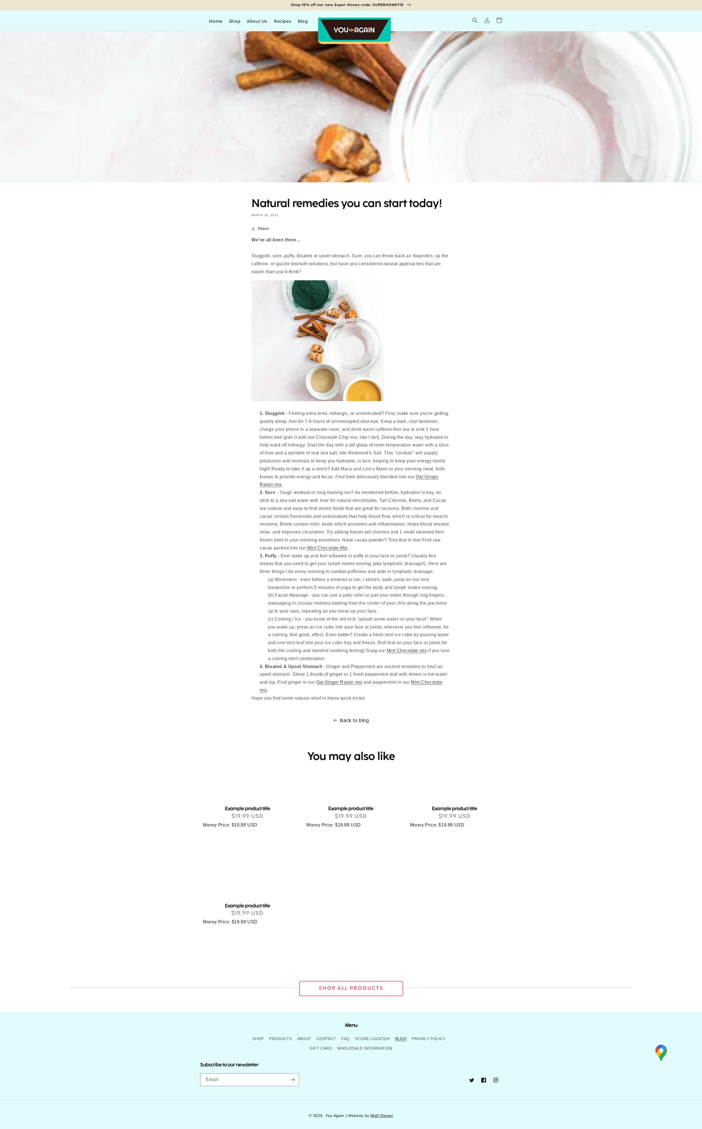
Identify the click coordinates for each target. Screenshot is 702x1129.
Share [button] (263, 228)
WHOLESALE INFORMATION (364, 1048)
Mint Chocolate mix (407, 650)
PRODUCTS (280, 1038)
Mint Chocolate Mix (327, 548)
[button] (475, 20)
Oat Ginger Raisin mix (339, 682)
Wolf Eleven (381, 1115)
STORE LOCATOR (372, 1038)
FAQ (345, 1038)
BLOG (400, 1038)
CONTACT (326, 1038)
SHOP (258, 1038)
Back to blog (354, 720)
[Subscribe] (293, 1079)
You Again (334, 1115)
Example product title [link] (247, 808)
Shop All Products (351, 988)
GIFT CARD (321, 1048)
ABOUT (304, 1038)
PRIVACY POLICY (428, 1038)
